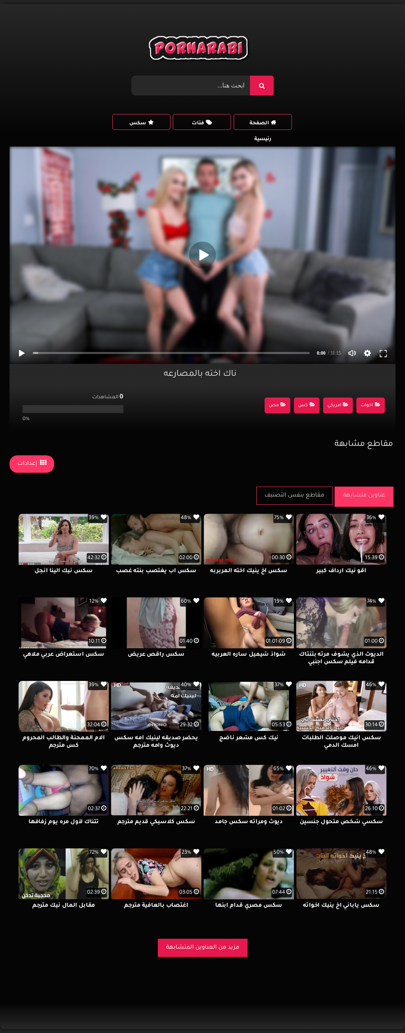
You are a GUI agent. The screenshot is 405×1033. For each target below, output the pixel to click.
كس (303, 405)
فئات (198, 123)
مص (274, 405)
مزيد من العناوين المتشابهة (202, 948)
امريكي (334, 405)
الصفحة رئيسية (260, 125)
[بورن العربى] (199, 50)
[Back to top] (380, 1009)
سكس (137, 123)
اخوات (367, 405)
